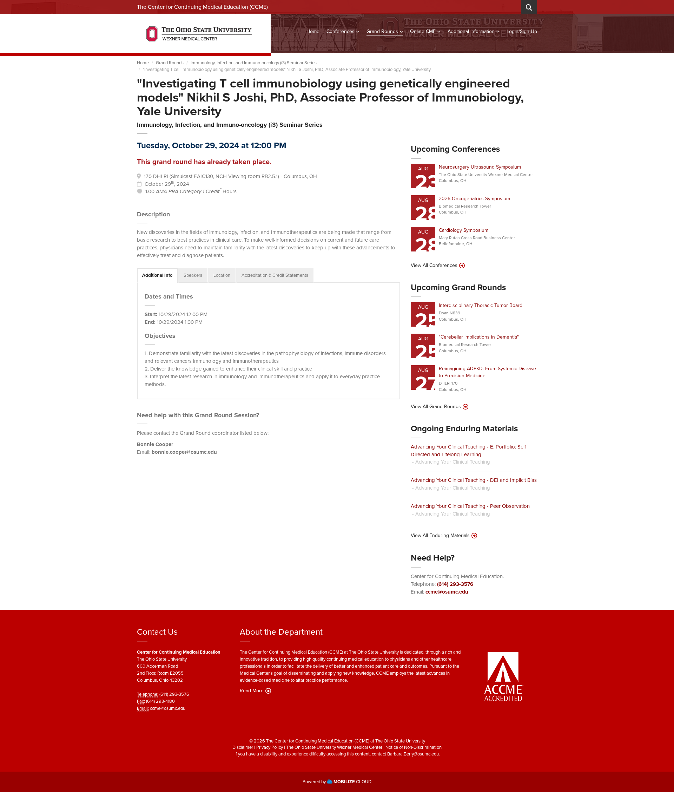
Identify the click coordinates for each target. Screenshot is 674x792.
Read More (252, 690)
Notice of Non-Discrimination (413, 747)
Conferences (340, 31)
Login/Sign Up (522, 31)
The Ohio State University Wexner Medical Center (334, 747)
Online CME (423, 31)
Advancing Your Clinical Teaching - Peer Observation (470, 506)
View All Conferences (434, 265)
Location (221, 275)
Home (312, 31)
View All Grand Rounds (436, 406)
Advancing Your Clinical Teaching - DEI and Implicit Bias (474, 480)
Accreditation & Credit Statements (275, 275)
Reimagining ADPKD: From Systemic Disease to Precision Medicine (487, 372)
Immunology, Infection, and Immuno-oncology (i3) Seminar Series (254, 62)
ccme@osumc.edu (446, 592)
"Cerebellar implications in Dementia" (479, 337)
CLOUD (352, 781)
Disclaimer (242, 747)
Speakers (193, 275)
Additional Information (471, 31)
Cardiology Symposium (463, 230)
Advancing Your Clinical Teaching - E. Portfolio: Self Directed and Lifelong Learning (468, 450)
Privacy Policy (269, 747)
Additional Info (157, 275)
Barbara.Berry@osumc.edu (413, 754)
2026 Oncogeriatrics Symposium (474, 198)
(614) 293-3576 (455, 584)
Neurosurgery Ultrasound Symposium (480, 167)
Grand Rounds (382, 31)
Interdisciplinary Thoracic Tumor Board (480, 305)
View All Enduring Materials (440, 535)
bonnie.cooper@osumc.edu (184, 452)
